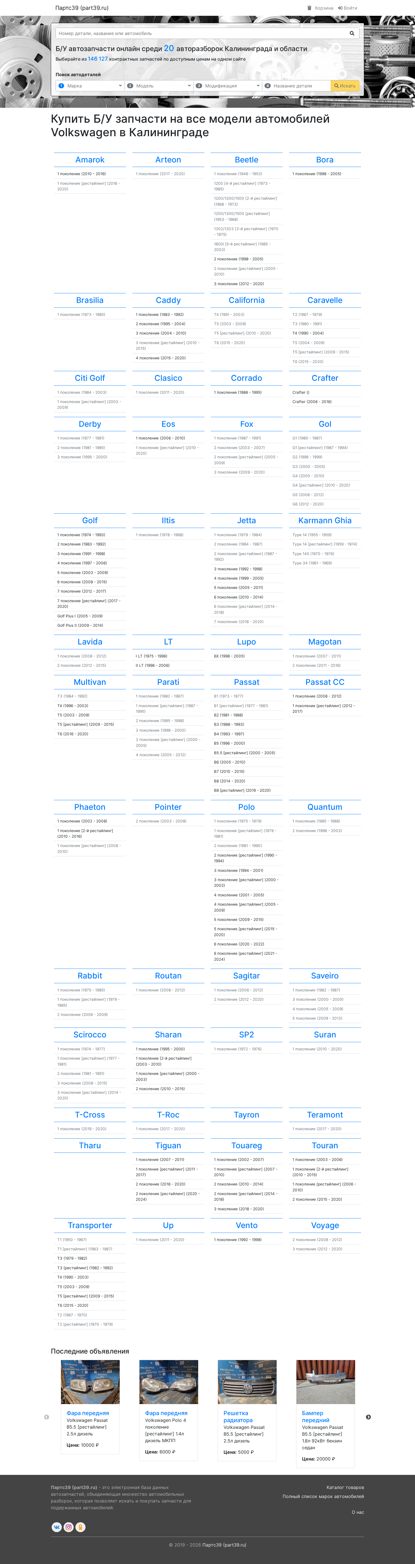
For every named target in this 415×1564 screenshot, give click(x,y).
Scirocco (89, 1034)
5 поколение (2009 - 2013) (317, 1018)
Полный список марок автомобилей (323, 1496)
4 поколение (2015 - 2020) (161, 358)
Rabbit (90, 975)
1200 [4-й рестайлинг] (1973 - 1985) (242, 186)
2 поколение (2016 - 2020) (160, 1184)
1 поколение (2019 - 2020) (81, 1129)
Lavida (90, 641)
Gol (325, 424)
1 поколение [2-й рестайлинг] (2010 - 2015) (320, 1172)
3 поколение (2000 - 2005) (318, 999)
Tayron (246, 1114)
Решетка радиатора (238, 1417)
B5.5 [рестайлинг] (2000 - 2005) (244, 753)
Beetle (246, 159)
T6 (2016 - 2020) (72, 734)
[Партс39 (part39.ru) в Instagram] (69, 1527)
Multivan (90, 682)
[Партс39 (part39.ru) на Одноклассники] (80, 1527)
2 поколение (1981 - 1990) (238, 845)
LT (168, 641)
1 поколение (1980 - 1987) (160, 696)
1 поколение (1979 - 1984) (238, 535)
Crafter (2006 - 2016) (312, 401)
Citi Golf (90, 378)
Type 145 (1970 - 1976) (313, 553)
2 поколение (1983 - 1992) (81, 544)
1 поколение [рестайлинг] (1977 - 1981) (88, 1061)
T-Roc (168, 1114)
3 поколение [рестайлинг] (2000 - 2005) (168, 742)
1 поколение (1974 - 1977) (81, 1049)
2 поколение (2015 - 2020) (317, 1199)
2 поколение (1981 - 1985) (81, 447)
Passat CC (325, 682)
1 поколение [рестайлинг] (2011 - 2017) (167, 1172)
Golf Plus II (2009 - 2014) (80, 625)
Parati (168, 682)
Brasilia (90, 300)
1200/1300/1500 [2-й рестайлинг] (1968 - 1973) (245, 201)
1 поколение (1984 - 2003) (82, 392)
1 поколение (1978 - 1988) (160, 535)
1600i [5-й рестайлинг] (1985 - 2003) (242, 247)
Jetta (246, 520)
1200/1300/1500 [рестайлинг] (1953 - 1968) (242, 216)
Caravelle (324, 300)
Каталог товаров (345, 1487)
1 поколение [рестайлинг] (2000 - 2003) (168, 1076)
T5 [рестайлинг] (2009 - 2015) (320, 352)
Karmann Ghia (325, 520)
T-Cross (90, 1114)
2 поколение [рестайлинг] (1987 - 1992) (245, 556)
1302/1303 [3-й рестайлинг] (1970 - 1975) (246, 231)
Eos (168, 424)
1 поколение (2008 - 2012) (81, 656)
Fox (246, 424)
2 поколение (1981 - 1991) (80, 1073)
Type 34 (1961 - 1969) (312, 563)
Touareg (246, 1145)
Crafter (325, 378)
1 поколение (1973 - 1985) (81, 314)
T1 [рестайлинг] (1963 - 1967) (84, 1249)
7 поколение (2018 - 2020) (239, 621)
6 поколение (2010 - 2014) (238, 597)
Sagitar (246, 975)
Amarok (90, 159)
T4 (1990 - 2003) (73, 1277)
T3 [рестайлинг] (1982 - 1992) (85, 1268)
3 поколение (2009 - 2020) (239, 472)
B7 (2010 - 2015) (229, 771)
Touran (325, 1145)
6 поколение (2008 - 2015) (82, 582)
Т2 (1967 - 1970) (72, 1315)
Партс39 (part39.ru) (82, 8)
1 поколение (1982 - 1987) (316, 990)
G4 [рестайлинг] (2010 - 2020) (321, 485)
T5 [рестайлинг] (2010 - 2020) (242, 333)
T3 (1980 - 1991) (307, 324)
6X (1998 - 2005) (229, 656)
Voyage (325, 1225)
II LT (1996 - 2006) (153, 665)
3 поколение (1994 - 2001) (238, 870)
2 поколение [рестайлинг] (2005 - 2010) (246, 271)
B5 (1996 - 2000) (229, 743)
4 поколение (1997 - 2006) (82, 563)
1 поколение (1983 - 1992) (160, 314)
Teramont (325, 1114)
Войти (349, 8)
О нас (358, 1512)
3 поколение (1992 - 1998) (238, 569)
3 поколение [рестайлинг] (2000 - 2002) (246, 882)
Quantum (324, 807)
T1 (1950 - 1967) (72, 1239)
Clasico (168, 378)
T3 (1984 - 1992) (72, 696)
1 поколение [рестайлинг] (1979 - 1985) (88, 1002)
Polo (246, 807)
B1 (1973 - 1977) (228, 696)
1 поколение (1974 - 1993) (81, 535)
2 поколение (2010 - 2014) (238, 1184)
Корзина (323, 8)
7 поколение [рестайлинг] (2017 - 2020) (89, 604)
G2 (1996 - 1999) (307, 457)
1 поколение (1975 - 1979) (238, 821)
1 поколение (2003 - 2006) (317, 1159)
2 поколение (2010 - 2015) (160, 1088)
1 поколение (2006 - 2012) (238, 990)
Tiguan (168, 1145)
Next (368, 1417)
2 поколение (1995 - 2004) (160, 324)
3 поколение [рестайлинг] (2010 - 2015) (168, 345)
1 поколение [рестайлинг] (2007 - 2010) (246, 1172)
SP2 (246, 1034)
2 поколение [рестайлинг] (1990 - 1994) (245, 858)
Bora (325, 159)
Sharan (168, 1034)
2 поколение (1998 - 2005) (238, 259)
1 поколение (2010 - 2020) (317, 1049)
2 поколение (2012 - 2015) (81, 665)
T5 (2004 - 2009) (308, 342)
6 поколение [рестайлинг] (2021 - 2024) (245, 956)
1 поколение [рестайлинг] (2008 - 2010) (89, 848)
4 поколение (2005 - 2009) (317, 1009)
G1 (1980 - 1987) (307, 438)
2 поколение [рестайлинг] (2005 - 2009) (246, 460)
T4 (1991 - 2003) (229, 314)
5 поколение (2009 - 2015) (239, 919)
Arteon (168, 159)
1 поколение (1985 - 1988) (316, 821)
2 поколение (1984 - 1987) (238, 544)
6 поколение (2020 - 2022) (239, 944)
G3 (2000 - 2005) (308, 466)
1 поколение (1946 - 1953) (238, 173)
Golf (90, 520)
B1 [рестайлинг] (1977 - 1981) (241, 705)
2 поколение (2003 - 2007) (239, 447)
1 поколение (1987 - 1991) (237, 438)
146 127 (98, 58)
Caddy (168, 300)
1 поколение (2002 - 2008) (82, 821)
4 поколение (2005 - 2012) (161, 755)
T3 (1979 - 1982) (72, 1258)
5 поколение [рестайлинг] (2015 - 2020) (245, 932)
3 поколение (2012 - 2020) (239, 283)
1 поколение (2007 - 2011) (316, 656)
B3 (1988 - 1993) (229, 724)
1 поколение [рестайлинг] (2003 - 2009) (89, 404)
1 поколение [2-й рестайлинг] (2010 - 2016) (85, 833)
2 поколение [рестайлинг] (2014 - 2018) (246, 1196)
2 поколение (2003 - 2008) (161, 821)
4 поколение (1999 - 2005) (239, 578)
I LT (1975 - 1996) (151, 656)
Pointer (168, 807)
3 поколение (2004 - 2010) (161, 333)
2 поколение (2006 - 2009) (82, 1014)
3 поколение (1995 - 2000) (82, 457)
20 (170, 48)
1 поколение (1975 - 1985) (81, 990)
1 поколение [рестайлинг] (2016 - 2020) (88, 186)
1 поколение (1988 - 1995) (238, 392)
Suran (325, 1034)
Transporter (90, 1225)
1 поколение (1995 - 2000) (160, 1049)
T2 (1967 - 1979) (307, 314)
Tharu (90, 1145)
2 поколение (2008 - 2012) (317, 1239)
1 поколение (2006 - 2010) (160, 438)
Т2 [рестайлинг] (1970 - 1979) (85, 1324)
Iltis (168, 520)
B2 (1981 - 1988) (228, 715)
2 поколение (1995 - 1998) (160, 720)
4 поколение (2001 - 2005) (239, 895)
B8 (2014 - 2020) (229, 781)
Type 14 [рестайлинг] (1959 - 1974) (324, 544)
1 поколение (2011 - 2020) (160, 392)
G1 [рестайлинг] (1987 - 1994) (320, 447)
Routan (168, 975)
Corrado (246, 378)
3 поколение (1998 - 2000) (161, 730)
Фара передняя (88, 1413)
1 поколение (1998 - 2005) (316, 173)
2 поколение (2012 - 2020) (239, 999)
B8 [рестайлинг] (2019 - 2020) (242, 790)
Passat (246, 682)
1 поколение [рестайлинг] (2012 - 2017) (323, 708)
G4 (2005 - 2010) (308, 476)
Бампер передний (315, 1417)
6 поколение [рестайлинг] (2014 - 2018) (246, 609)
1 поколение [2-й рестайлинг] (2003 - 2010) (164, 1061)
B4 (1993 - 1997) (229, 734)
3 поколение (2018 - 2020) (239, 1209)
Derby (90, 424)
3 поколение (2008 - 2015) (82, 1083)
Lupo (246, 641)
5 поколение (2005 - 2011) (238, 587)
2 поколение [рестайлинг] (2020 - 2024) (168, 1196)
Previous (46, 1417)
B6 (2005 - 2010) (229, 762)
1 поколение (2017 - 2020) (160, 173)
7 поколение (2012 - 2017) (81, 591)
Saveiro (325, 975)
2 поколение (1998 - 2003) (317, 830)
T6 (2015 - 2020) (229, 342)
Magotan (325, 641)
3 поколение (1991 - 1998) (81, 553)
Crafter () (300, 392)
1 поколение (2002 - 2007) (239, 1159)
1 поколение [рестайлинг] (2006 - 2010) (324, 1187)
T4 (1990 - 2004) (308, 333)
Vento (247, 1225)
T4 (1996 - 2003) (72, 705)
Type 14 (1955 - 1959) (312, 535)
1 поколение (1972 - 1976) (238, 1049)
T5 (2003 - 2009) (230, 324)
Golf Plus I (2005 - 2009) (80, 616)
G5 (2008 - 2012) (308, 494)
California (247, 300)
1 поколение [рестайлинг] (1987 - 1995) (167, 708)
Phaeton (90, 807)
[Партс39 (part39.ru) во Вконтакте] (57, 1527)
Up (168, 1225)
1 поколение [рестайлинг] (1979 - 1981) (245, 833)
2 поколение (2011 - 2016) (316, 665)
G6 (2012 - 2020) (308, 504)
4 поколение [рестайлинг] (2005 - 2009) (246, 907)
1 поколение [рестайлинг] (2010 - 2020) (167, 450)
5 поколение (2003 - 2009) (82, 572)
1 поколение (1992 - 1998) (238, 1239)
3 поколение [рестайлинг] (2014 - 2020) (89, 1095)
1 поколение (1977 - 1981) (80, 438)
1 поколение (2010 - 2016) (81, 173)
